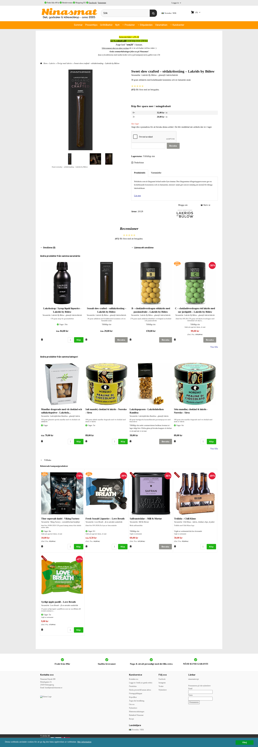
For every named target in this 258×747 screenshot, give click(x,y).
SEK (170, 13)
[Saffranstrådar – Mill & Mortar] (133, 475)
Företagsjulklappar (135, 693)
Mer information (84, 742)
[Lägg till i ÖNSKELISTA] (42, 339)
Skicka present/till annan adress (140, 690)
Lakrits (52, 63)
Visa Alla (214, 347)
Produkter (130, 24)
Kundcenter (178, 24)
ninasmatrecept (193, 679)
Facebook (93, 2)
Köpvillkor (133, 697)
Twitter (161, 686)
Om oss (132, 704)
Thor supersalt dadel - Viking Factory (60, 518)
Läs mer (137, 196)
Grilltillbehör (106, 24)
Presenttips (91, 24)
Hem (45, 63)
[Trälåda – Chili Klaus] (177, 475)
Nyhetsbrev (133, 708)
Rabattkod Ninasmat (136, 715)
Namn (190, 695)
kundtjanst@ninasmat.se (53, 688)
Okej (244, 742)
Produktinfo (139, 173)
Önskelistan (139, 162)
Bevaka (173, 146)
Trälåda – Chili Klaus (185, 518)
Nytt (117, 24)
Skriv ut (206, 205)
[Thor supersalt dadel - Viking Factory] (44, 474)
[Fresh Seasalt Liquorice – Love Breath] (89, 474)
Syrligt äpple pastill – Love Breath (58, 602)
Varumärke (156, 173)
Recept (131, 719)
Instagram (102, 2)
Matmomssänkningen (136, 712)
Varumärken (161, 24)
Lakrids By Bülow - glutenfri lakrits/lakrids (160, 75)
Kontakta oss (133, 679)
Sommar (78, 24)
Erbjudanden (146, 24)
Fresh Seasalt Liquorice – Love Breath (105, 518)
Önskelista (132, 686)
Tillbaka (46, 460)
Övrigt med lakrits (64, 63)
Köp (79, 340)
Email (190, 688)
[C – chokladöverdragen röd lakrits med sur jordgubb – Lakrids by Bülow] (177, 264)
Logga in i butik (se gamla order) (140, 683)
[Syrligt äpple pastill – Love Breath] (44, 559)
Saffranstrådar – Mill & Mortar (146, 518)
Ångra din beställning (136, 701)
